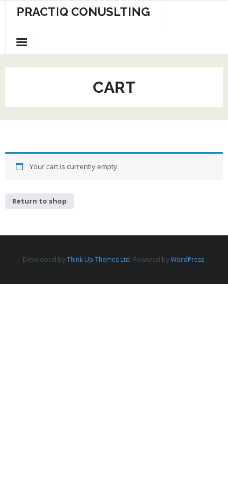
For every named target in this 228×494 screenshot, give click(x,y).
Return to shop (39, 201)
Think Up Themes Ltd (98, 259)
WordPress (187, 259)
